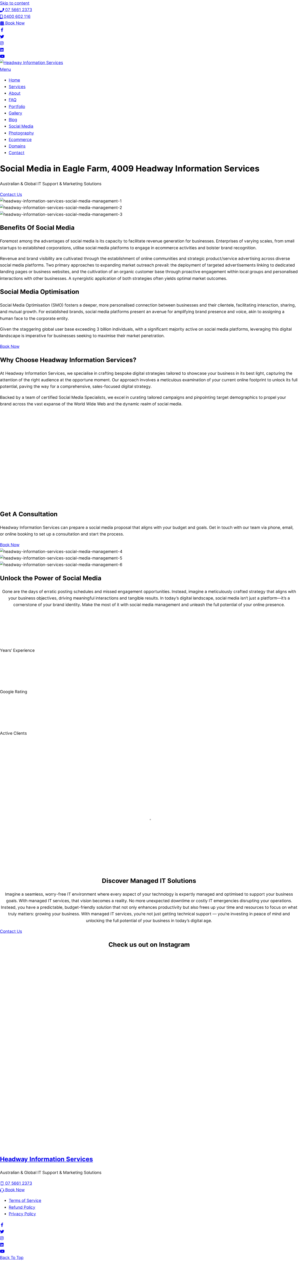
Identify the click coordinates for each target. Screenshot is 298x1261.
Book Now (9, 346)
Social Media (21, 126)
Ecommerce (20, 139)
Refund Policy (22, 1207)
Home (14, 80)
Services (17, 86)
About (15, 93)
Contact (16, 152)
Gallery (15, 113)
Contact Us (11, 194)
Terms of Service (25, 1200)
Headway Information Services (46, 1159)
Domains (17, 146)
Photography (21, 133)
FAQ (12, 99)
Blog (13, 119)
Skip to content (14, 3)
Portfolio (17, 106)
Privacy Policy (22, 1213)
